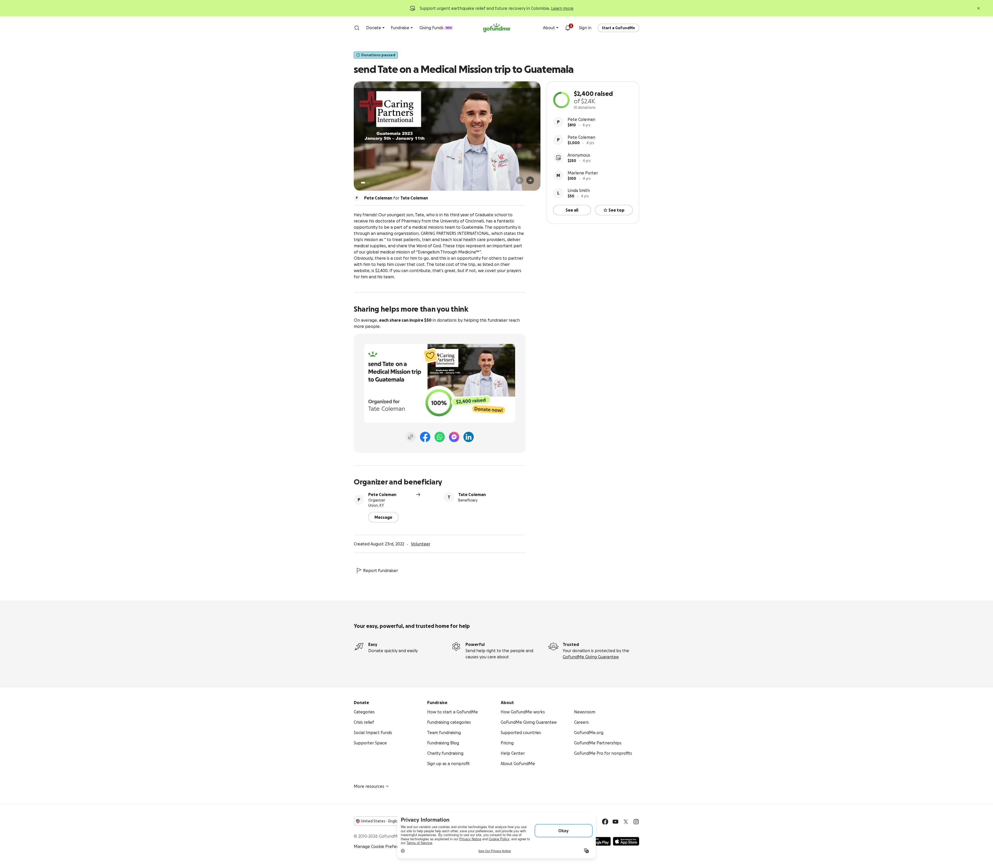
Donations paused (378, 55)
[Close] (978, 8)
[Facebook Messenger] (454, 437)
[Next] (530, 180)
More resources (369, 786)
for (396, 198)
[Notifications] (567, 28)
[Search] (357, 28)
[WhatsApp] (439, 437)
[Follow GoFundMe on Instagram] (636, 821)
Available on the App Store (626, 841)
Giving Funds (435, 27)
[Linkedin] (468, 437)
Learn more (562, 8)
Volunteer (420, 544)
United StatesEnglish (380, 821)
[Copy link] (410, 437)
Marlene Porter (583, 173)
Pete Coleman (581, 119)
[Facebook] (425, 437)
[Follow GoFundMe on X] (626, 821)
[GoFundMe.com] (496, 28)
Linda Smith (579, 190)
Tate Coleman (472, 494)
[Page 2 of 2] (368, 182)
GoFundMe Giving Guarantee (591, 656)
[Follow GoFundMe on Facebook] (605, 821)
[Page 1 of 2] (363, 182)
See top (616, 210)
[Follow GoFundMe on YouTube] (615, 821)
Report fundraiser (380, 570)
